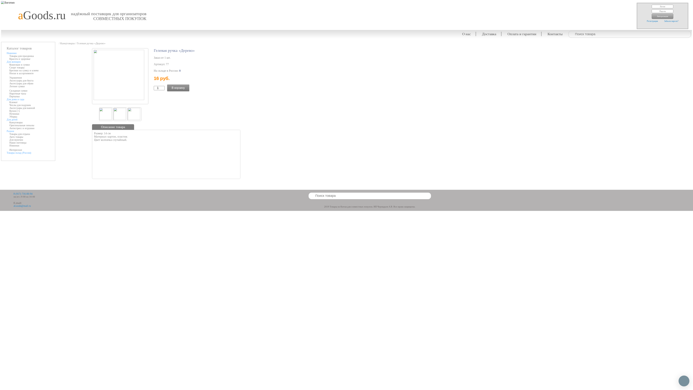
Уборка (13, 116)
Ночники (14, 113)
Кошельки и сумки (19, 64)
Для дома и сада (15, 99)
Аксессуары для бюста (21, 80)
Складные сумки (18, 90)
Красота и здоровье (19, 59)
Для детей (12, 119)
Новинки (12, 53)
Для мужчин (16, 139)
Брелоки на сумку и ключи (24, 70)
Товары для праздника (21, 56)
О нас (466, 34)
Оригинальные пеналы (21, 125)
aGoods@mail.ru (22, 206)
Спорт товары (16, 67)
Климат (13, 102)
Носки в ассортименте (21, 73)
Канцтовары (16, 122)
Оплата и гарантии (521, 34)
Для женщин (14, 61)
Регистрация (652, 21)
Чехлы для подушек (20, 105)
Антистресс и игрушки (21, 128)
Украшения (15, 77)
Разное (10, 131)
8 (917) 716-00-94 (23, 193)
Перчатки (14, 96)
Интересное (15, 150)
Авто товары (16, 137)
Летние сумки (17, 86)
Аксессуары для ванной (22, 108)
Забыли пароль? (671, 21)
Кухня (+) (14, 111)
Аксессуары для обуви (21, 83)
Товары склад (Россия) (19, 152)
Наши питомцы (17, 142)
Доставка (489, 34)
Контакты (555, 34)
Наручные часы (17, 93)
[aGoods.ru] (40, 2)
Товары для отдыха (19, 134)
